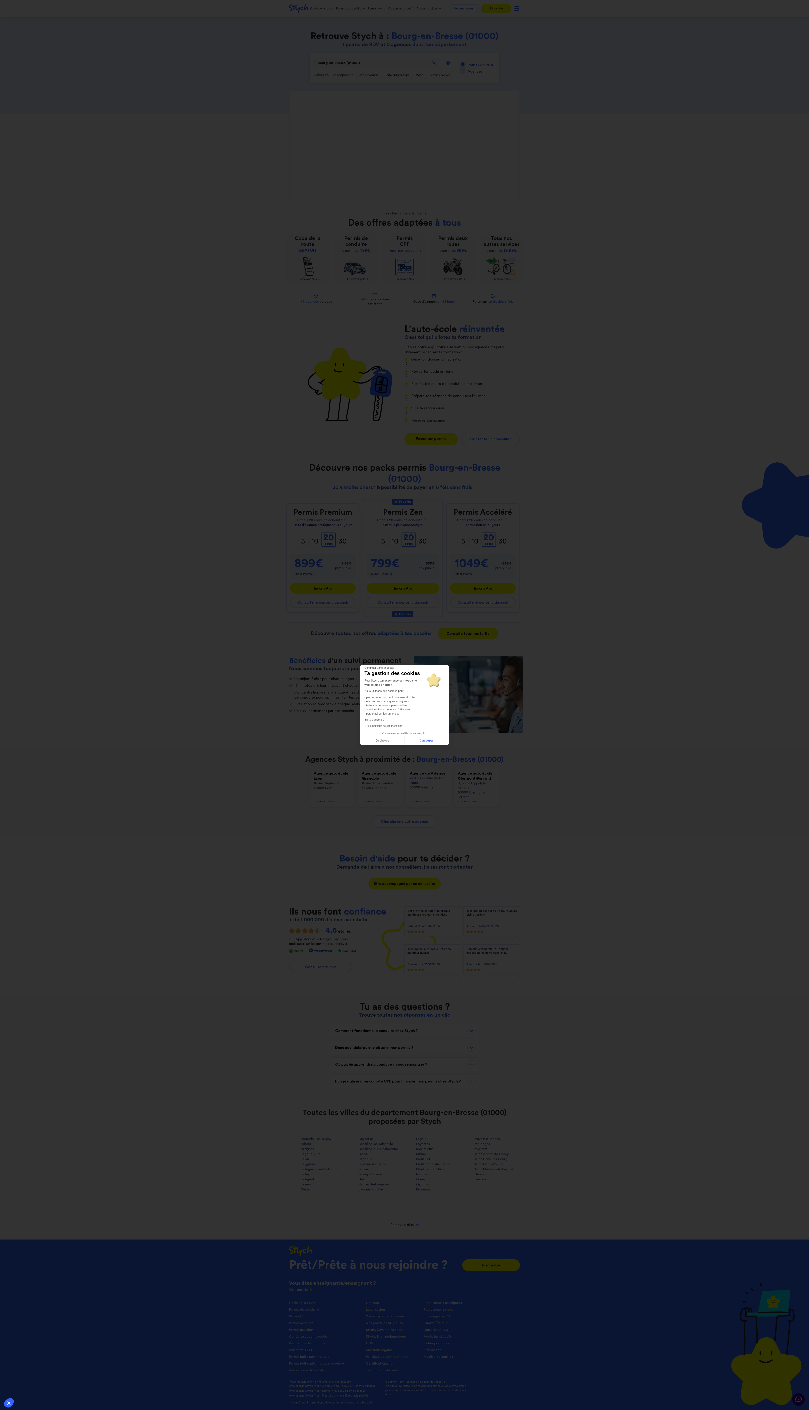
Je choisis (382, 740)
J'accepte (427, 740)
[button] (9, 1403)
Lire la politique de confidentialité (383, 725)
